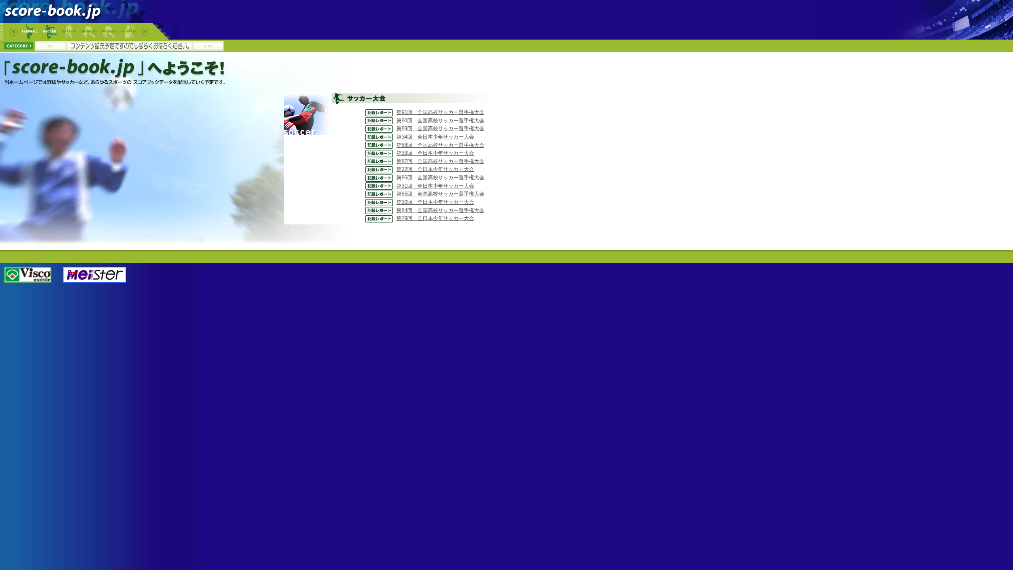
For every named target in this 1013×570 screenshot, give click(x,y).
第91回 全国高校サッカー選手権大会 (440, 112)
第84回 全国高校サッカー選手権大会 (440, 210)
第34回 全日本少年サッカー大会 (435, 137)
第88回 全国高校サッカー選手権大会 (440, 145)
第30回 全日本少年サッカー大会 (435, 202)
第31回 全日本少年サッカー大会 (435, 186)
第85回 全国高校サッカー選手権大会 (440, 194)
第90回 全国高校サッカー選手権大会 (440, 121)
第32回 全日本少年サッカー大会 (435, 169)
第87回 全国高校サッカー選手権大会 (440, 161)
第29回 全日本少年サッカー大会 (435, 218)
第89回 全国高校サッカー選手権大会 (440, 128)
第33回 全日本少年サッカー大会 (435, 153)
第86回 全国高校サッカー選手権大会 (440, 177)
